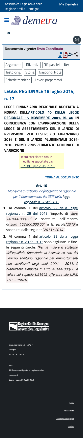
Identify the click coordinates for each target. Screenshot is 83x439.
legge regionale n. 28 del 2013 (47, 199)
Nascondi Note (50, 72)
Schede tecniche (17, 80)
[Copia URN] (75, 54)
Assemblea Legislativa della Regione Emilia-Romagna (23, 6)
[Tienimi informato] (70, 54)
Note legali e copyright (65, 418)
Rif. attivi (32, 64)
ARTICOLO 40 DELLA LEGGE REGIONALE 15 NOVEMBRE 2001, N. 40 (41, 115)
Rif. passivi (52, 64)
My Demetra (68, 4)
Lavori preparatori (48, 80)
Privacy (71, 402)
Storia (29, 72)
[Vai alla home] (8, 33)
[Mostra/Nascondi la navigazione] (6, 20)
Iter (66, 64)
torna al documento (62, 177)
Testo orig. (13, 72)
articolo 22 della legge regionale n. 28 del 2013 (42, 210)
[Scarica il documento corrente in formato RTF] (60, 55)
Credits (71, 426)
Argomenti (13, 64)
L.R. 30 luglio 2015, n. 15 (38, 166)
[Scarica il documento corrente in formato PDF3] (65, 55)
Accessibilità (69, 410)
